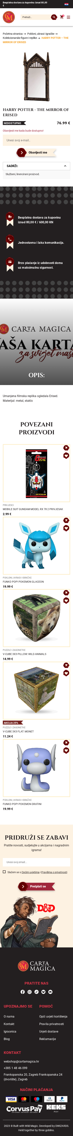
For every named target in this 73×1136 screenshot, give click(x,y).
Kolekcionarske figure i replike (20, 37)
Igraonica (10, 1031)
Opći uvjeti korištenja (53, 1016)
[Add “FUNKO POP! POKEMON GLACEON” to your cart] (66, 520)
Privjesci (8, 505)
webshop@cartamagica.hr (21, 1061)
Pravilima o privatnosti (54, 872)
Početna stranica (13, 33)
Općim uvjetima (30, 872)
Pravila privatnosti (51, 1024)
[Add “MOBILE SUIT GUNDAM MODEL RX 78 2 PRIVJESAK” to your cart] (66, 448)
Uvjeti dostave (48, 1031)
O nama (9, 1016)
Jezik (67, 4)
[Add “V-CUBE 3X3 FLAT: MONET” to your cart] (66, 665)
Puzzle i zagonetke (14, 650)
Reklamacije (47, 1039)
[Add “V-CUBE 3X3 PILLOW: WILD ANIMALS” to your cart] (66, 593)
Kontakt (9, 1024)
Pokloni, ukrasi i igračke (40, 33)
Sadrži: (12, 166)
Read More (36, 480)
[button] (66, 456)
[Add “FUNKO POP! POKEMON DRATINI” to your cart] (66, 743)
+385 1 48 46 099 (16, 1068)
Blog (7, 1039)
